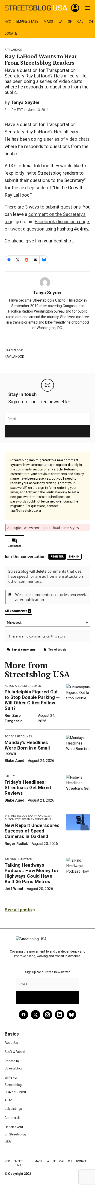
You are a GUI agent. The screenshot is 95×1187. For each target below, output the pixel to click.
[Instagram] (47, 1014)
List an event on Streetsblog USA (15, 1134)
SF (70, 21)
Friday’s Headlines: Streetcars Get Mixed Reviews (28, 787)
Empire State (27, 21)
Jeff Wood (14, 889)
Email (12, 419)
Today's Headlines (18, 736)
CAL (80, 21)
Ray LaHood (13, 49)
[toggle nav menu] (87, 8)
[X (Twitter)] (35, 1014)
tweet (16, 229)
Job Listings (13, 1108)
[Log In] (75, 8)
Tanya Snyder (25, 102)
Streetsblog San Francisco (29, 815)
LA (60, 21)
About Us (11, 1042)
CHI (91, 21)
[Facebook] (23, 1014)
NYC (8, 21)
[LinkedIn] (59, 1014)
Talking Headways (18, 859)
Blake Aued (14, 760)
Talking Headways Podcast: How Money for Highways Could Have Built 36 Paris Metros (32, 873)
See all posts (18, 909)
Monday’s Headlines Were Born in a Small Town (27, 748)
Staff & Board (15, 1052)
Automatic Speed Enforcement (28, 819)
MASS (48, 21)
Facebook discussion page (62, 221)
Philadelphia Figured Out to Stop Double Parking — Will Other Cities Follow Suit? (32, 700)
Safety (10, 776)
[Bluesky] (71, 1014)
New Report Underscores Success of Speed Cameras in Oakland (32, 831)
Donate (11, 33)
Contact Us (13, 1118)
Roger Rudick (16, 843)
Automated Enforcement (24, 685)
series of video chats (68, 139)
